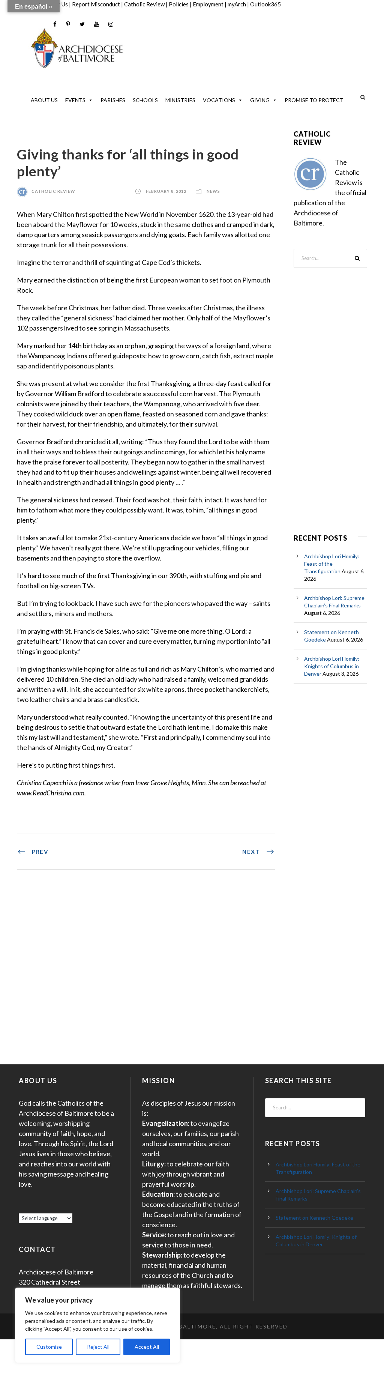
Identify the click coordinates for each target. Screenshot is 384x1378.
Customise (49, 1346)
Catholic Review (144, 4)
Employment (208, 4)
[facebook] (55, 24)
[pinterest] (68, 24)
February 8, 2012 (166, 191)
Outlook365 (265, 4)
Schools (145, 100)
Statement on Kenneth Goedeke (314, 1217)
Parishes (112, 100)
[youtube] (96, 24)
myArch (237, 4)
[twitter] (82, 24)
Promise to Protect (314, 100)
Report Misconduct (96, 4)
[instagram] (110, 24)
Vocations (219, 100)
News (213, 191)
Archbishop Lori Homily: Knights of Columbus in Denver (331, 666)
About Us (44, 100)
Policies (179, 4)
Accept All (147, 1346)
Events (75, 100)
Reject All (98, 1346)
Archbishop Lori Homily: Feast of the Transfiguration (331, 563)
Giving (260, 100)
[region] (97, 1325)
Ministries (180, 100)
